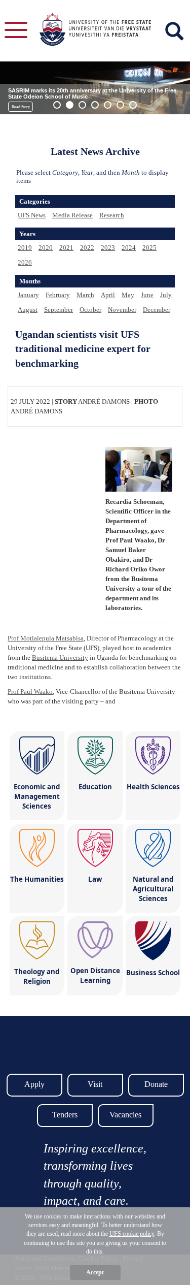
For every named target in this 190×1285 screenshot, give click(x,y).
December (156, 309)
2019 (25, 247)
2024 (129, 247)
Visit (95, 1084)
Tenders (65, 1114)
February (58, 295)
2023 (108, 247)
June (147, 295)
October (90, 309)
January (28, 295)
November (122, 309)
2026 (25, 262)
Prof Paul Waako (30, 691)
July (166, 295)
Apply (34, 1084)
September (58, 309)
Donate (156, 1084)
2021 (66, 247)
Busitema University (60, 657)
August (27, 309)
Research (111, 215)
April (108, 295)
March (85, 295)
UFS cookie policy (131, 1233)
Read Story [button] (21, 107)
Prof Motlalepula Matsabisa (46, 638)
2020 (46, 247)
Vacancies (125, 1114)
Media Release (72, 215)
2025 (149, 247)
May (128, 295)
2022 (87, 247)
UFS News (32, 215)
